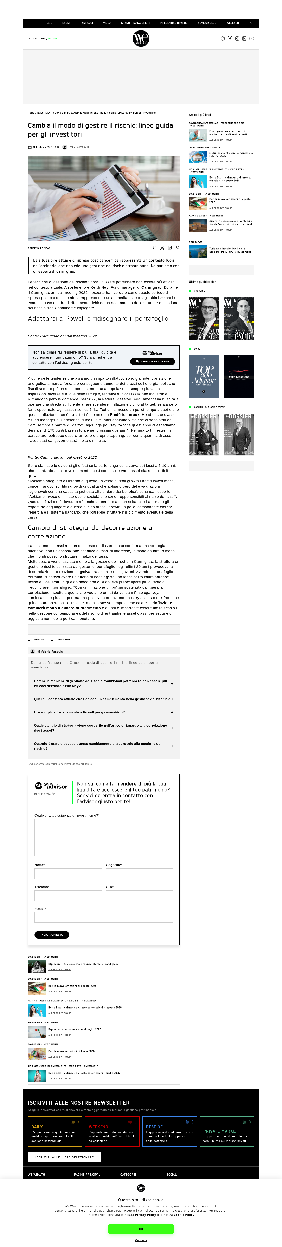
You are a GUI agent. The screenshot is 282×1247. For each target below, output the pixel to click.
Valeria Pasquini (80, 147)
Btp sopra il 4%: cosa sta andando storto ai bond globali (84, 964)
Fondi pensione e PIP (232, 123)
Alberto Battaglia (59, 970)
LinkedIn (170, 247)
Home (48, 23)
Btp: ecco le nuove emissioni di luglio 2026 (74, 1029)
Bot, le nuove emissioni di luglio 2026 (71, 1051)
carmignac (39, 639)
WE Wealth (141, 38)
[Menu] (31, 23)
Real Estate (213, 147)
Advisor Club (207, 23)
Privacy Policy (145, 1215)
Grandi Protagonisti (135, 23)
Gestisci (141, 1240)
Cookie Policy (184, 1215)
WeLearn (233, 23)
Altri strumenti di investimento (47, 1000)
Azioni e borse (197, 215)
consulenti (63, 639)
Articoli (87, 23)
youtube (251, 38)
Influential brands (173, 23)
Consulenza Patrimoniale (203, 123)
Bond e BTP (62, 113)
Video (107, 23)
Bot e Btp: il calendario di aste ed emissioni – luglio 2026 (84, 1072)
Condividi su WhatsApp (177, 247)
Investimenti (45, 113)
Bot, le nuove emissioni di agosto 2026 (72, 985)
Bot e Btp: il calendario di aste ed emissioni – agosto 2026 (85, 1007)
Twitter (162, 247)
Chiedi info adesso (155, 361)
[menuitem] (37, 38)
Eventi (66, 23)
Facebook (222, 38)
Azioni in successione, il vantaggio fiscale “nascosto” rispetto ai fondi (231, 222)
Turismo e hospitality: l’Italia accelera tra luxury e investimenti (230, 250)
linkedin (244, 38)
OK (141, 1229)
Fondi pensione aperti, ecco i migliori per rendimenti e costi (228, 133)
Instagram (237, 38)
